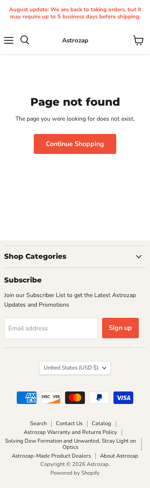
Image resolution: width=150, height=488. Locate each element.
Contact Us (69, 423)
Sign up (120, 327)
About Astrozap (119, 456)
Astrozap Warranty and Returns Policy (70, 432)
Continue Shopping (75, 144)
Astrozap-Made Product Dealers (51, 456)
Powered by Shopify (75, 473)
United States (71, 368)
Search (38, 423)
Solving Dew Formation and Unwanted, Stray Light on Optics (70, 444)
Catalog (101, 423)
